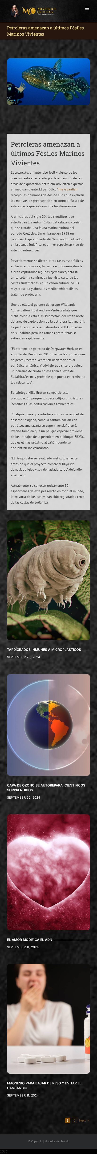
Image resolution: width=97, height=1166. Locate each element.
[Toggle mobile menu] (87, 8)
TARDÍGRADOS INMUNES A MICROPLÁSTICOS (44, 650)
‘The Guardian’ (67, 189)
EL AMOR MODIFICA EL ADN (29, 940)
